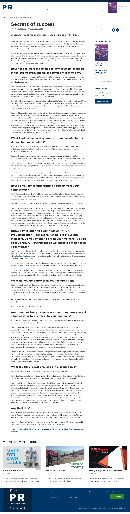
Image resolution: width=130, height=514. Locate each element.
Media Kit (54, 497)
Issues (22, 10)
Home (4, 17)
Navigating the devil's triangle (105, 470)
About (49, 10)
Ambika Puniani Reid (36, 29)
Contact (55, 492)
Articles (33, 10)
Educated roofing (55, 470)
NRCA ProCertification (46, 254)
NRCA (48, 266)
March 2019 (13, 17)
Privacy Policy (73, 497)
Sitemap (124, 508)
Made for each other (13, 470)
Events (41, 10)
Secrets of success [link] (25, 17)
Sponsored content (101, 71)
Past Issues (73, 492)
